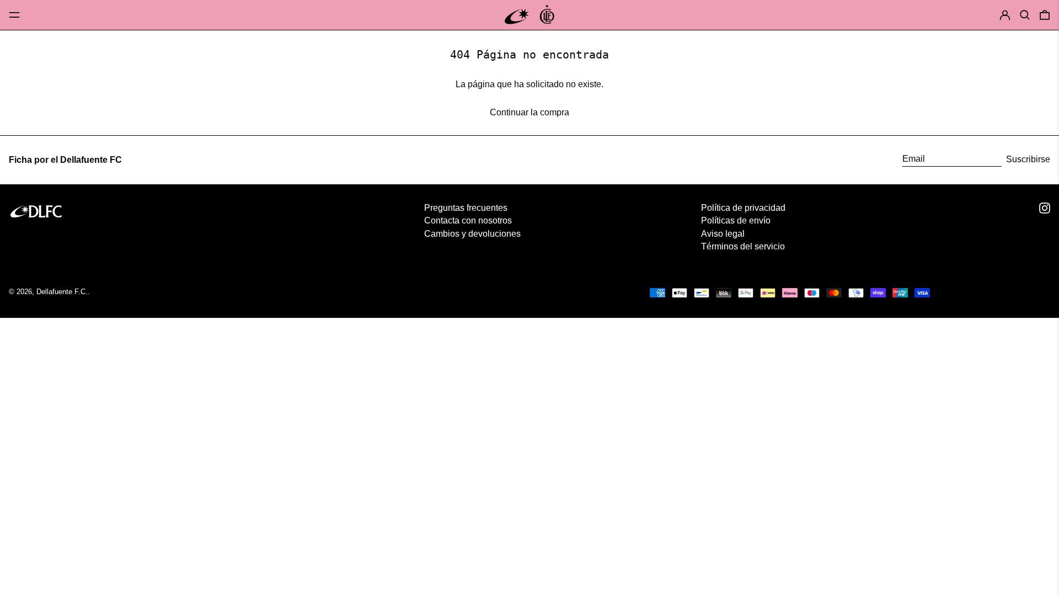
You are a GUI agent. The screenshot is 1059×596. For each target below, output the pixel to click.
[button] (1024, 14)
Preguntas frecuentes (465, 207)
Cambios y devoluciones (472, 233)
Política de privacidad (743, 207)
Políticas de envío (736, 220)
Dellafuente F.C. (62, 292)
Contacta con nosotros (468, 220)
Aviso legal (723, 233)
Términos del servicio (743, 246)
